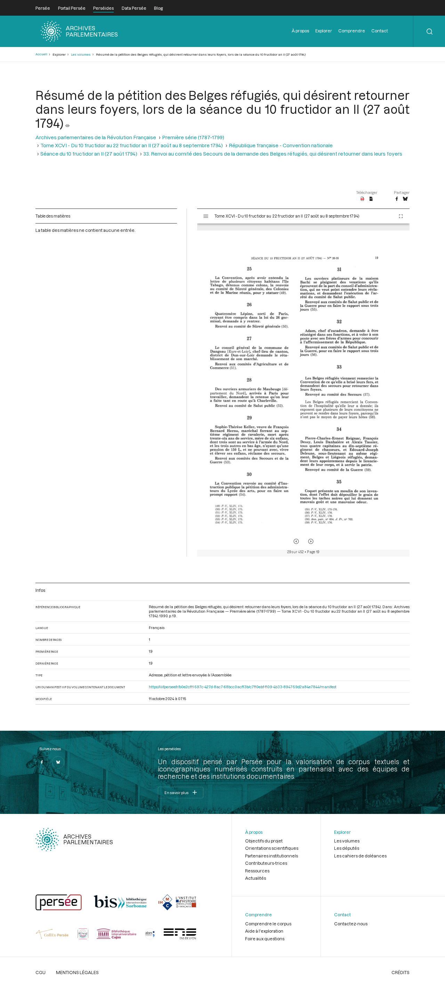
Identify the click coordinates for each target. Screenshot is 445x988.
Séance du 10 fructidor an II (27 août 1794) (88, 154)
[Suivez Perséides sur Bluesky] (58, 762)
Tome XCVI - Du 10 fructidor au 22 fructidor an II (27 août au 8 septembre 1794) (131, 145)
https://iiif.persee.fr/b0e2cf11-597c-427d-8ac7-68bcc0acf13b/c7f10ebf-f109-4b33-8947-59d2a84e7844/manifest (243, 686)
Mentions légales (77, 972)
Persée (42, 8)
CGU (40, 972)
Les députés (346, 848)
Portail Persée (72, 8)
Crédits (400, 972)
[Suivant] (311, 541)
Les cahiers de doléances (360, 855)
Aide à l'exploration (264, 930)
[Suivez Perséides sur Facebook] (41, 762)
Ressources (257, 870)
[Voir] (67, 123)
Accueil (41, 54)
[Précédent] (296, 541)
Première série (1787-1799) (193, 137)
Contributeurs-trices (266, 863)
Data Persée (134, 8)
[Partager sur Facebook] (397, 199)
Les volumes (81, 54)
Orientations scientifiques (271, 848)
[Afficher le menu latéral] (206, 216)
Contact (379, 30)
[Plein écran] (401, 216)
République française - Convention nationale (281, 145)
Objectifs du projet (264, 840)
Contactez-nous (350, 923)
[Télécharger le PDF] (362, 199)
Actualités (255, 878)
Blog (158, 8)
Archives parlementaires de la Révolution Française (95, 137)
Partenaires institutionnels (271, 855)
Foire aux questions (264, 938)
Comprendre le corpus (268, 923)
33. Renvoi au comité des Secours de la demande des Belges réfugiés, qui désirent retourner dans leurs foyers (272, 154)
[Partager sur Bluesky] (405, 199)
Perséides (103, 8)
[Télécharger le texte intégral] (371, 199)
